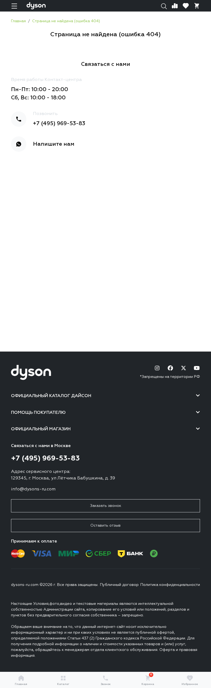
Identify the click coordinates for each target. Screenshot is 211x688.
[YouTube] (196, 368)
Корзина (147, 680)
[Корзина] (196, 5)
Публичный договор (119, 585)
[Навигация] (14, 5)
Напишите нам (53, 144)
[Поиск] (163, 5)
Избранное (190, 681)
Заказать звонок (105, 506)
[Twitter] (183, 368)
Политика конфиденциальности (170, 585)
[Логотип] (36, 5)
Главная (21, 684)
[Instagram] (157, 368)
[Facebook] (170, 368)
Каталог (63, 684)
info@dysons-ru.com (33, 489)
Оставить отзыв (105, 525)
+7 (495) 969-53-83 (59, 123)
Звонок (106, 684)
